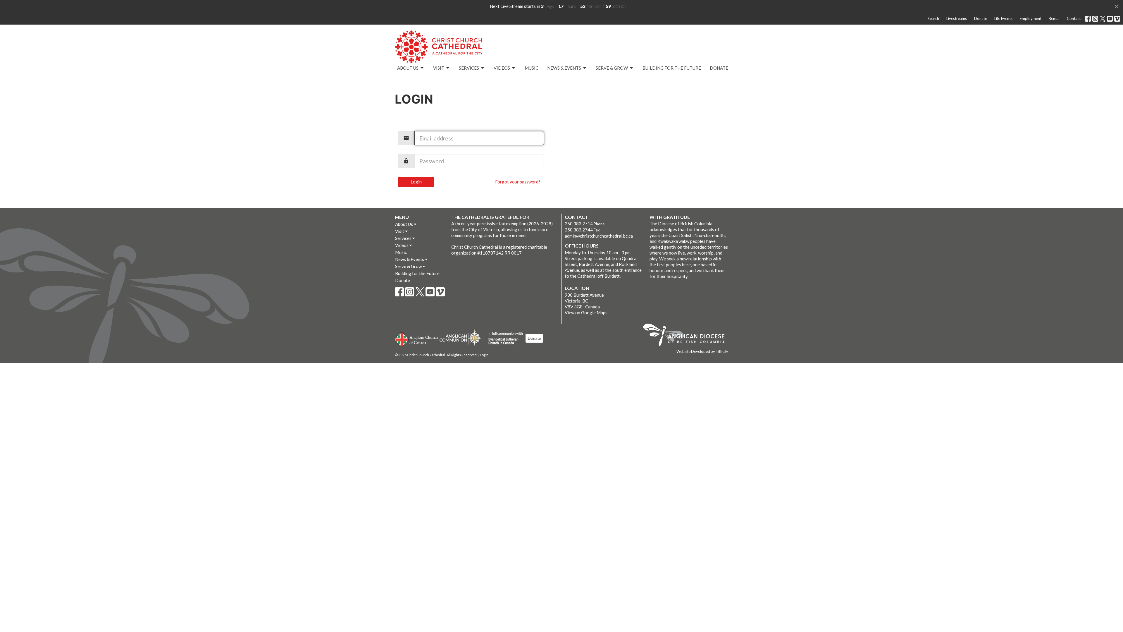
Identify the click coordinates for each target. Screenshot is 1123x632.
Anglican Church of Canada (416, 338)
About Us (407, 68)
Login (416, 181)
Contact (1074, 18)
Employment (1030, 18)
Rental (1054, 18)
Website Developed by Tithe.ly (702, 351)
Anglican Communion (461, 337)
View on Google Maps (586, 312)
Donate (980, 18)
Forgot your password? (517, 181)
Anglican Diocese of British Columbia (687, 336)
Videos (502, 68)
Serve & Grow (612, 68)
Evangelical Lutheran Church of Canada (503, 338)
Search (933, 18)
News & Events (564, 68)
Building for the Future (672, 68)
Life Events (1003, 18)
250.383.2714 (579, 223)
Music (531, 68)
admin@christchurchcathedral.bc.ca (599, 235)
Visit (438, 68)
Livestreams (956, 18)
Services (469, 68)
